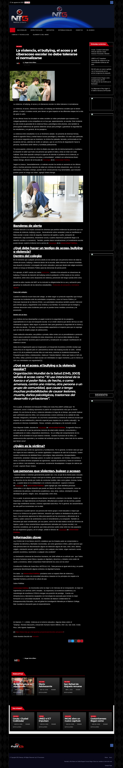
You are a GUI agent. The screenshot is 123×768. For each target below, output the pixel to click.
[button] (112, 32)
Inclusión (19, 46)
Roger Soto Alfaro (30, 62)
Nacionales (22, 30)
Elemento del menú (41, 34)
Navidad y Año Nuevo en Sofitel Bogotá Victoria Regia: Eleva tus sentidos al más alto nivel (88, 761)
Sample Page (108, 765)
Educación (68, 716)
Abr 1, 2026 (69, 689)
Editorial (15, 716)
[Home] (12, 30)
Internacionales (65, 30)
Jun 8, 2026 (18, 689)
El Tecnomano (40, 757)
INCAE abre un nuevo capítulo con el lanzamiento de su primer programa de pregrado (101, 71)
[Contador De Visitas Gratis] (101, 395)
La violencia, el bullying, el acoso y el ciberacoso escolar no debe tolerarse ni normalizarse (46, 54)
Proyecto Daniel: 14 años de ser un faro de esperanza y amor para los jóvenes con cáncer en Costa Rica (64, 647)
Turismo (41, 716)
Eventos (79, 30)
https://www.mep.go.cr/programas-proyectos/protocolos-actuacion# (40, 632)
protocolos (45, 272)
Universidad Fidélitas (62, 160)
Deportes (50, 30)
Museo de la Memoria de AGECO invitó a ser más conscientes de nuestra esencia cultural (29, 647)
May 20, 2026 (44, 689)
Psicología (46, 160)
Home (106, 757)
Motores (93, 716)
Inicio (110, 757)
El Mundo (91, 30)
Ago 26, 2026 (18, 724)
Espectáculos (36, 30)
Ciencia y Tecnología (20, 34)
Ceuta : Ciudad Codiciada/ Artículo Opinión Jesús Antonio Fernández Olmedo (100, 51)
